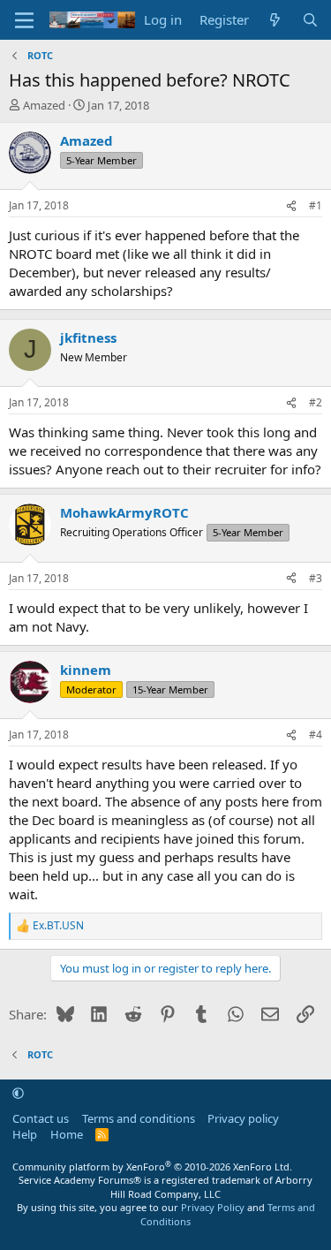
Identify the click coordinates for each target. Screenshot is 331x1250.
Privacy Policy (212, 1207)
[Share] (291, 206)
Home (66, 1134)
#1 (315, 205)
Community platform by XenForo (152, 1166)
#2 (315, 402)
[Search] (310, 20)
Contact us (40, 1118)
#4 (315, 734)
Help (24, 1134)
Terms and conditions (138, 1118)
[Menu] (24, 20)
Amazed (44, 105)
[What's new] (275, 20)
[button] (18, 1092)
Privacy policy (243, 1118)
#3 (315, 578)
